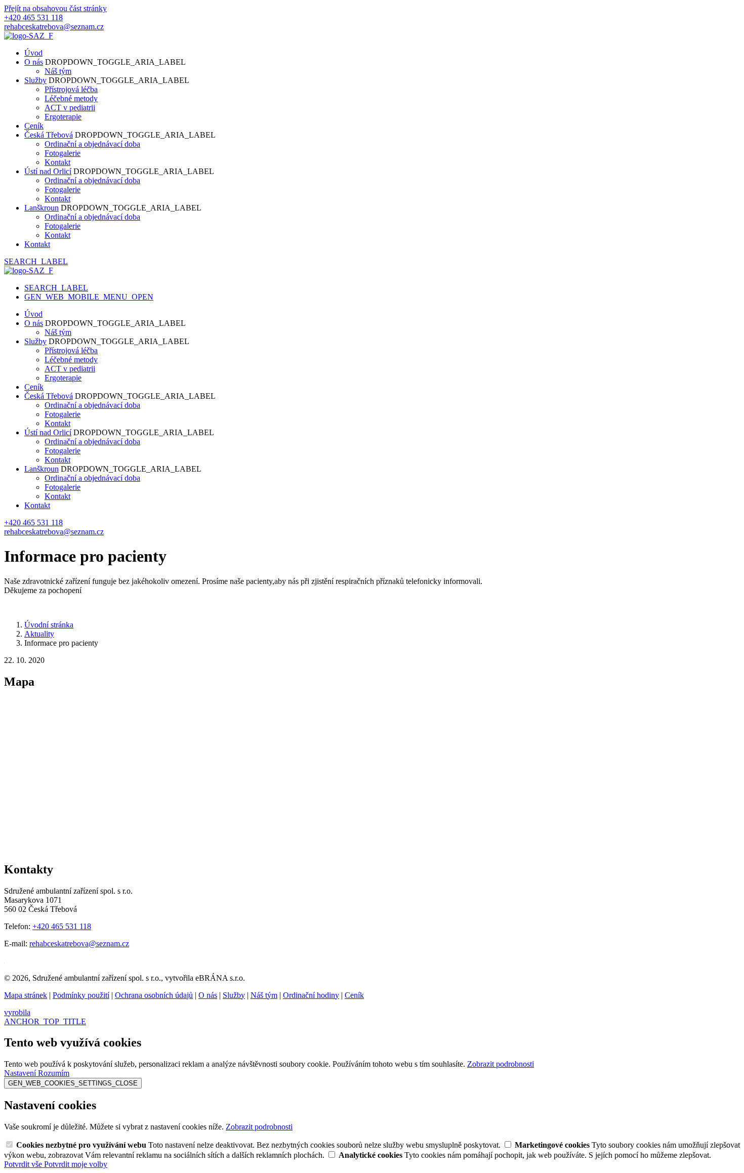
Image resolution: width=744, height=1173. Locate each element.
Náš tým (58, 71)
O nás (33, 62)
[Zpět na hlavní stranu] (28, 35)
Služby (35, 80)
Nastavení (21, 1073)
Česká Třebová (48, 135)
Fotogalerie (62, 153)
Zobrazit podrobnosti (500, 1064)
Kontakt (57, 162)
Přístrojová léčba (71, 89)
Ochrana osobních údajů (154, 995)
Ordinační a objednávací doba (92, 144)
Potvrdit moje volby (75, 1164)
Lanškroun (41, 207)
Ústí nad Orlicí (47, 171)
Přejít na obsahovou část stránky (55, 8)
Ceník (34, 125)
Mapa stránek (25, 995)
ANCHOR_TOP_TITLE (45, 1021)
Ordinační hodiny (311, 995)
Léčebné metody (71, 98)
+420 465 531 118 (61, 926)
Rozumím (53, 1073)
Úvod (33, 53)
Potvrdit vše (24, 1164)
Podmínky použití (81, 995)
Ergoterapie (63, 116)
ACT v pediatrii (70, 107)
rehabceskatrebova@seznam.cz (79, 943)
